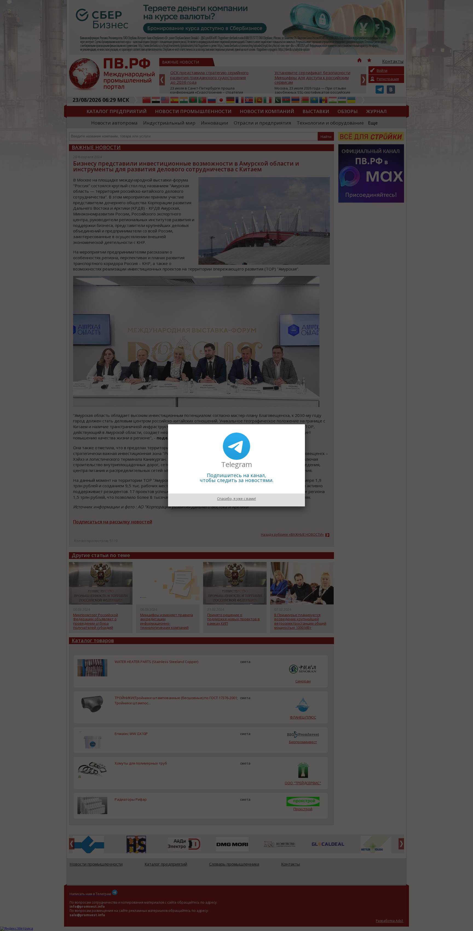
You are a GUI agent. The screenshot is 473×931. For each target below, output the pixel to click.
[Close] (305, 424)
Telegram (236, 464)
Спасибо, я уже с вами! (236, 498)
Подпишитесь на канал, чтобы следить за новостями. (236, 477)
